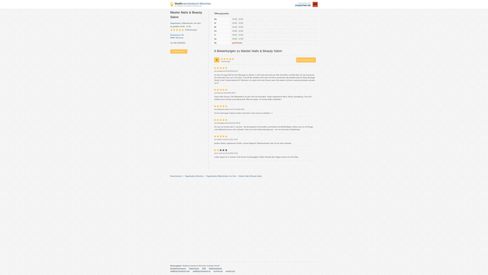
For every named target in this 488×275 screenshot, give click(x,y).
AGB (204, 268)
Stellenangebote (215, 268)
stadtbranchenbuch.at (201, 271)
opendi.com (230, 271)
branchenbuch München (193, 3)
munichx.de (218, 271)
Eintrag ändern (179, 51)
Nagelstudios (175, 23)
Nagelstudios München (194, 176)
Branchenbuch (176, 176)
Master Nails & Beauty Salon (250, 176)
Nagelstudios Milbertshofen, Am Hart (221, 176)
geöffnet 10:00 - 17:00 (180, 26)
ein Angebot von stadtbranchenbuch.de (188, 6)
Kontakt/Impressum (178, 268)
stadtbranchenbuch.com (180, 271)
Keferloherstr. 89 (177, 36)
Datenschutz (194, 268)
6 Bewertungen (191, 30)
